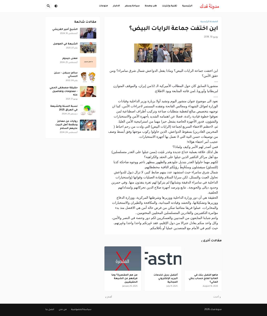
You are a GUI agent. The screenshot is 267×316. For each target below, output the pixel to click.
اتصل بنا (49, 309)
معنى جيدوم (70, 58)
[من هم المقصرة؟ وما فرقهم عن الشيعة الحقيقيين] (122, 258)
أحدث (216, 297)
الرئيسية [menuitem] (187, 6)
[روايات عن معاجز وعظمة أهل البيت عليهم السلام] (88, 125)
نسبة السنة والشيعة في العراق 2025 (64, 108)
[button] (56, 6)
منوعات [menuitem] (103, 6)
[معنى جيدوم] (88, 62)
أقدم (109, 297)
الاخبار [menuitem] (116, 6)
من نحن (63, 309)
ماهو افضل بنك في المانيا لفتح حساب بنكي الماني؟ (203, 279)
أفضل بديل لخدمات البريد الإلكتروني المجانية (166, 279)
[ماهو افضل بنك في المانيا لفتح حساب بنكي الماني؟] (203, 258)
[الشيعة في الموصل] (88, 47)
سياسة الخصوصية (81, 309)
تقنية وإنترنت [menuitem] (169, 6)
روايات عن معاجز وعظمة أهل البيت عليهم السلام (66, 125)
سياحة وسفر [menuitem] (132, 6)
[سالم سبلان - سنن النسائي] (88, 76)
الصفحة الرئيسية (209, 21)
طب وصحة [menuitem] (151, 6)
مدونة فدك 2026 (213, 309)
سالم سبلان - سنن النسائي (66, 75)
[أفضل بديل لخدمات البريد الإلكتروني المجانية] (163, 258)
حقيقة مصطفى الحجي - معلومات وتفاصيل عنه (64, 91)
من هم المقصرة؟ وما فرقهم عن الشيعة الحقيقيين (124, 279)
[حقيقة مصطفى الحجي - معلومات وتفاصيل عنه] (88, 91)
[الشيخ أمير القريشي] (88, 33)
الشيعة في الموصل (65, 44)
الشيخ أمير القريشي (65, 29)
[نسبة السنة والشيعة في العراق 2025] (88, 110)
